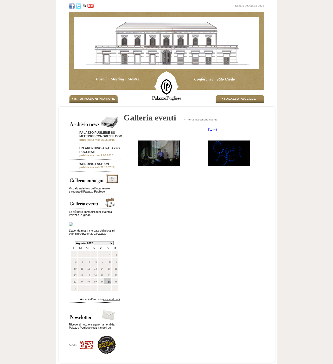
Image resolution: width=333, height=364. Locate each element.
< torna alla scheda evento (200, 119)
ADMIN (74, 344)
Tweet (212, 129)
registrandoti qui (101, 327)
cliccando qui (111, 299)
